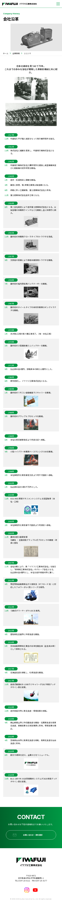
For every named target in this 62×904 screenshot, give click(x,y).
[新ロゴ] (31, 763)
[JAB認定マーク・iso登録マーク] (31, 510)
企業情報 (16, 53)
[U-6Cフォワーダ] (31, 595)
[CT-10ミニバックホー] (31, 354)
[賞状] (31, 551)
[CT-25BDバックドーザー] (31, 292)
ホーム (5, 53)
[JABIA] (31, 657)
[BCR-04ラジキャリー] (31, 401)
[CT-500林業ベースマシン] (31, 460)
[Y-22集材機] (31, 221)
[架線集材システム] (31, 790)
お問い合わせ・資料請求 (33, 835)
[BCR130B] (31, 695)
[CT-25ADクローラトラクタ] (31, 245)
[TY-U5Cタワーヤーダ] (31, 619)
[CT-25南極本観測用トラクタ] (31, 268)
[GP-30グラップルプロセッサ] (31, 424)
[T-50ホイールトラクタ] (31, 318)
